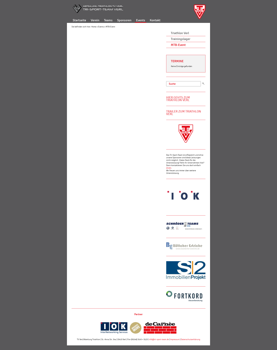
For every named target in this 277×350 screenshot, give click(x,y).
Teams (108, 20)
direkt (168, 168)
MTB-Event (110, 27)
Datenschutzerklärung (190, 339)
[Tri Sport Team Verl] (98, 9)
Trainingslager (180, 39)
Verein (95, 20)
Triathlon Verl (180, 33)
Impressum (174, 339)
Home (93, 27)
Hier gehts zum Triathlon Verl (178, 99)
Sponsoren (124, 20)
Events (140, 20)
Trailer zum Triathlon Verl (183, 113)
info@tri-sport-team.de (159, 339)
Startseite (79, 20)
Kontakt (155, 20)
